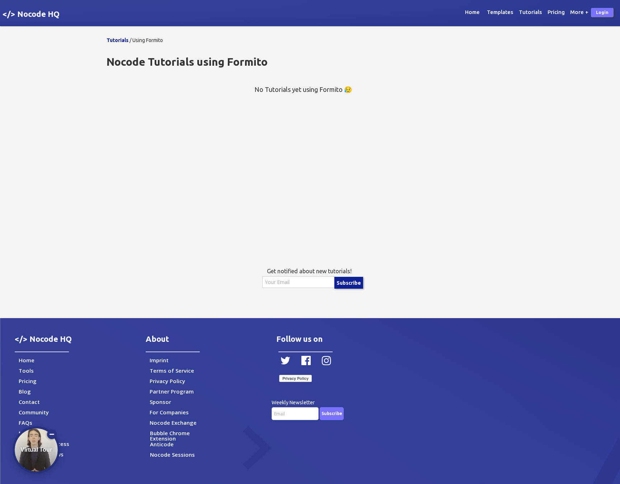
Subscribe (349, 283)
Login (602, 12)
